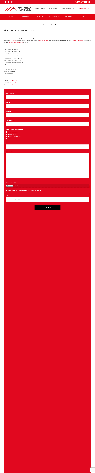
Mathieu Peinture (43, 40)
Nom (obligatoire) (10, 93)
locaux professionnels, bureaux (16, 42)
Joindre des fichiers (11, 182)
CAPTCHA (8, 195)
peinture (14, 40)
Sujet (7, 142)
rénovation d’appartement (78, 40)
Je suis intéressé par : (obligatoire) (14, 129)
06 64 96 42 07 (13, 82)
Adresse (8, 102)
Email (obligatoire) (10, 120)
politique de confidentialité (30, 190)
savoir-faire (66, 38)
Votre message (9, 151)
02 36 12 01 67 (13, 80)
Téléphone (8, 111)
